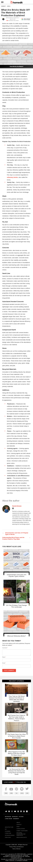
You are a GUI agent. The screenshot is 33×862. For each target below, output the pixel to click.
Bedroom (15, 816)
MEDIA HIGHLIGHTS (21, 837)
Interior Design (9, 835)
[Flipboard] (24, 811)
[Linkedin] (13, 509)
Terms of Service (16, 848)
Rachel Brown (10, 17)
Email (4, 663)
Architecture (9, 827)
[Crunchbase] (27, 811)
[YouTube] (15, 811)
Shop (17, 826)
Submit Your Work (22, 830)
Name (4, 657)
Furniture (8, 833)
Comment (5, 647)
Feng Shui (8, 837)
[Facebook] (9, 811)
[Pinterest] (18, 811)
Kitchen (21, 816)
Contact (19, 824)
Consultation (20, 828)
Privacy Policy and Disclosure (16, 846)
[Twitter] (6, 811)
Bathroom (8, 816)
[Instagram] (12, 811)
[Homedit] (16, 2)
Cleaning (7, 831)
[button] (16, 55)
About (18, 822)
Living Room (8, 818)
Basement (16, 818)
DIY (6, 829)
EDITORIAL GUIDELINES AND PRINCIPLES (20, 834)
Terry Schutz (16, 20)
